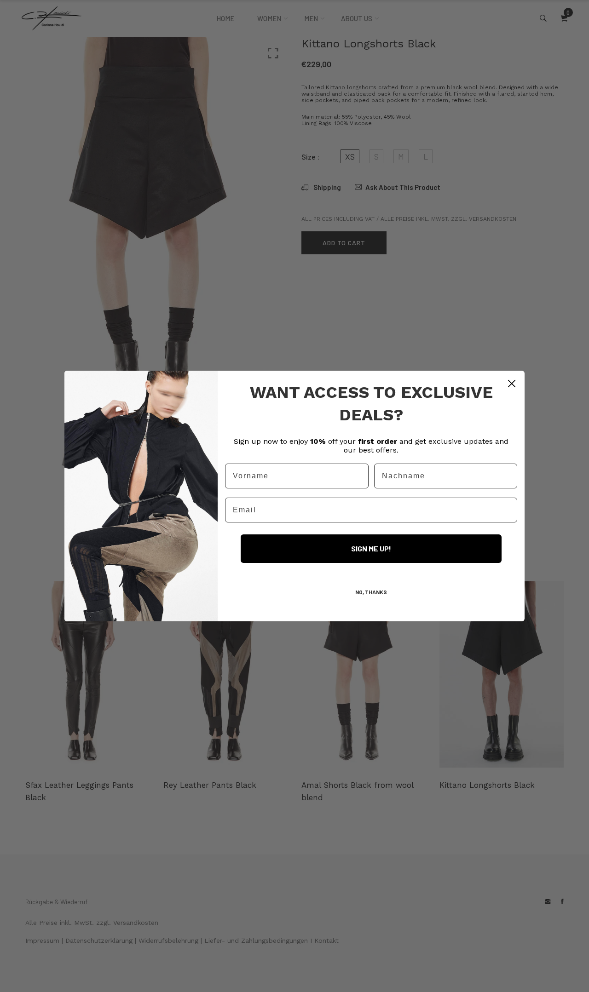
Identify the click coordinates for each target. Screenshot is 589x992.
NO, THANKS (371, 592)
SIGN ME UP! (371, 548)
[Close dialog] (511, 383)
